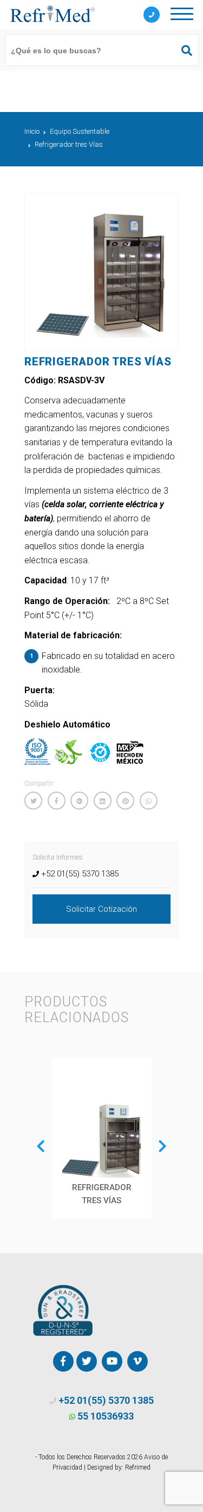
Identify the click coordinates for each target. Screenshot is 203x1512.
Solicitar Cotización (101, 909)
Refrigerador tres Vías (69, 144)
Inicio (32, 131)
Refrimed (137, 1467)
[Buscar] (182, 50)
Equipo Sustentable (79, 131)
